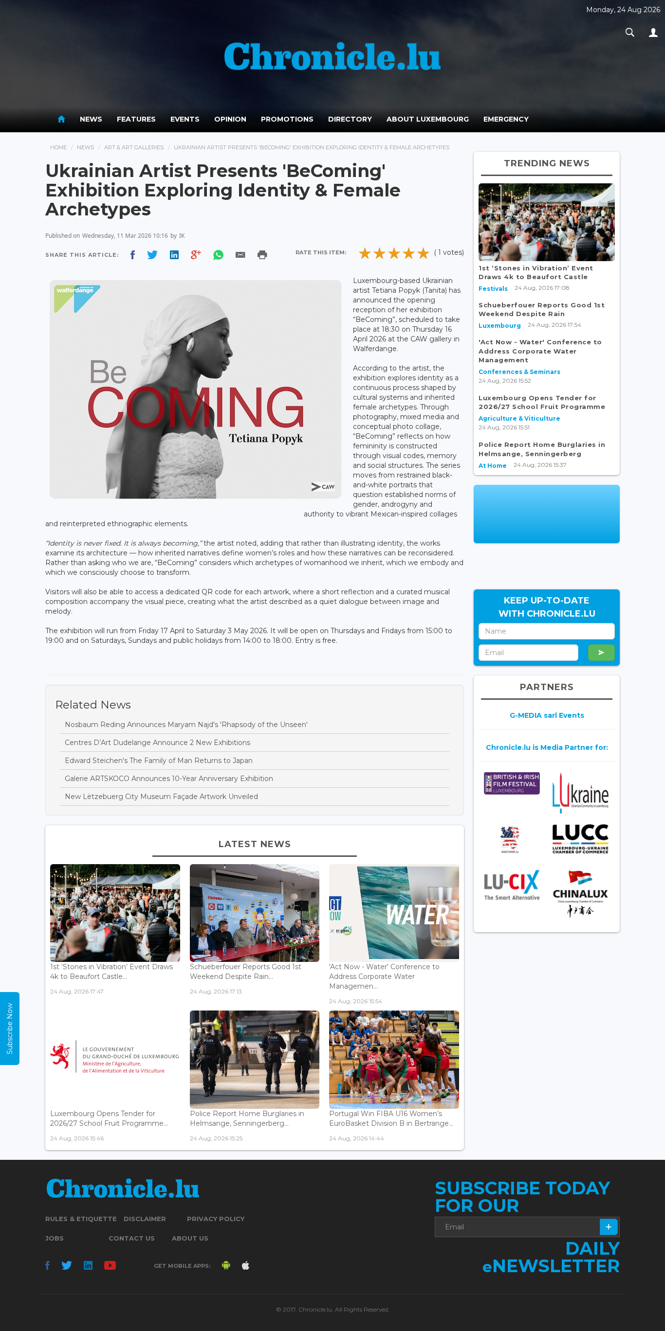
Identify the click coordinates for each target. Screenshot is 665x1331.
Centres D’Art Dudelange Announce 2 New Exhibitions (157, 742)
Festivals (493, 288)
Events (185, 119)
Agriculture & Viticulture (519, 418)
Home (58, 147)
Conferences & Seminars (519, 371)
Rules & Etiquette (81, 1219)
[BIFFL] (511, 783)
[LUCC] (580, 839)
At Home (493, 465)
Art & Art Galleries (134, 147)
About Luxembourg (428, 119)
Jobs (54, 1238)
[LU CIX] (511, 885)
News (91, 119)
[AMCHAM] (511, 840)
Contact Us (132, 1238)
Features (136, 119)
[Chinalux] (580, 894)
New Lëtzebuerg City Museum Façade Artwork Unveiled (161, 796)
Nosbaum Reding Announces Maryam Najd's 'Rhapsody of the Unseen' (186, 724)
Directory (350, 119)
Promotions (287, 119)
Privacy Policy (215, 1219)
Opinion (230, 119)
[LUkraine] (580, 792)
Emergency (506, 119)
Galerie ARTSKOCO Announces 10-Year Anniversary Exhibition (169, 778)
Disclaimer (145, 1219)
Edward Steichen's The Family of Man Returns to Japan (159, 760)
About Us (190, 1238)
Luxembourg (500, 325)
